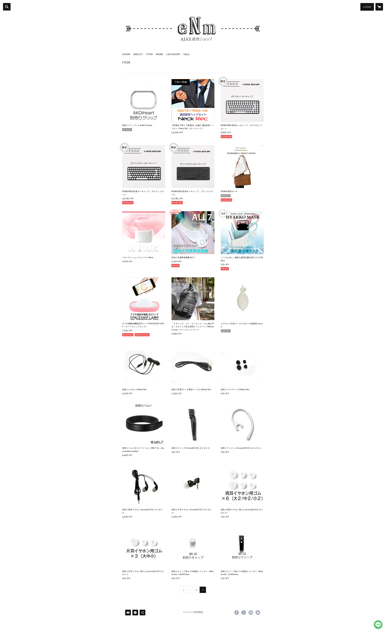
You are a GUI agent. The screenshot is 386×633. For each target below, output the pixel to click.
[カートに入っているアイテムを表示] (379, 7)
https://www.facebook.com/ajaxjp (236, 612)
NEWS (159, 54)
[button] (367, 7)
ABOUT (138, 54)
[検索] (7, 7)
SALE (187, 54)
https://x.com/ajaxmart (243, 612)
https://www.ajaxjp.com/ (258, 612)
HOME (126, 54)
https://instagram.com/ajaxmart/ (250, 612)
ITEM (149, 54)
